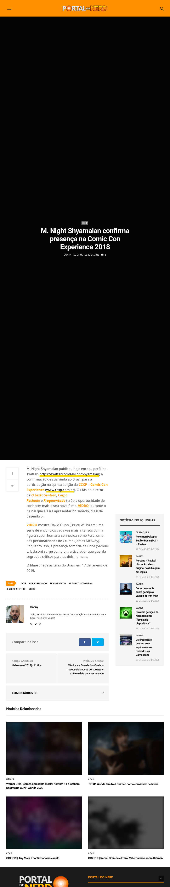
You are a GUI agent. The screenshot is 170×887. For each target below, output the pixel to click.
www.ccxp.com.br (60, 490)
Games (140, 556)
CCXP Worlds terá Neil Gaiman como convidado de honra (123, 784)
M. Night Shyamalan (80, 583)
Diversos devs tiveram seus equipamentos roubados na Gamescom (144, 647)
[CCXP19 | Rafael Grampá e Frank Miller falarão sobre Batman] (126, 823)
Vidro (32, 589)
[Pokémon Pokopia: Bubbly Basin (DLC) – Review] (126, 537)
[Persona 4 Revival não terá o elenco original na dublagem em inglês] (126, 561)
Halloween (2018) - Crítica (26, 665)
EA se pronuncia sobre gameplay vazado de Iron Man (147, 592)
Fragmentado (58, 583)
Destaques (142, 532)
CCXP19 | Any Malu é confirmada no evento (32, 858)
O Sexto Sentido (16, 589)
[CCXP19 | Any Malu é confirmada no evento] (44, 823)
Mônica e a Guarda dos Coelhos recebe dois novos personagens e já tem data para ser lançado (86, 669)
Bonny (68, 254)
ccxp (23, 583)
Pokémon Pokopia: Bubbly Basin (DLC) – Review (147, 540)
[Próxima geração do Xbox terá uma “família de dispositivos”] (126, 612)
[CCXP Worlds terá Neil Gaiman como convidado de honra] (126, 748)
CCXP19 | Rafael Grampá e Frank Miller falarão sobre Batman (125, 858)
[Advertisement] (139, 487)
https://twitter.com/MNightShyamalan (69, 474)
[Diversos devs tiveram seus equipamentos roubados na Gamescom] (126, 640)
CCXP (84, 223)
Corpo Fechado (38, 583)
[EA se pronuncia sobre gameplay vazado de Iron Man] (126, 589)
